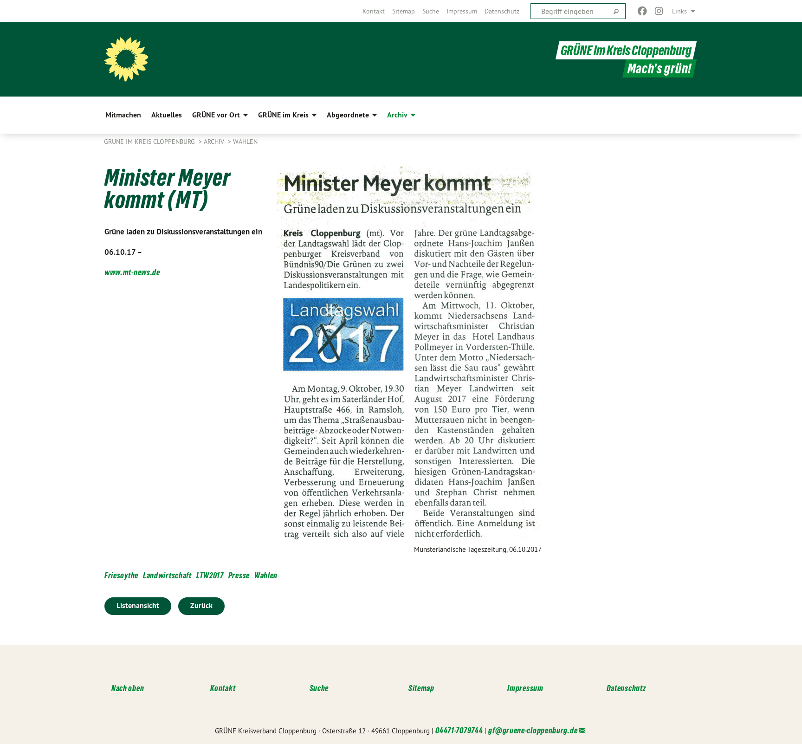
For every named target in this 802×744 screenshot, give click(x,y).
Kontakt (373, 11)
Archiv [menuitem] (397, 115)
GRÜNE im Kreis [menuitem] (283, 115)
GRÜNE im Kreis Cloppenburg (626, 50)
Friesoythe (121, 575)
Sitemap (403, 11)
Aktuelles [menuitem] (166, 115)
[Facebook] (642, 11)
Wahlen (245, 141)
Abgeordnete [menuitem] (348, 115)
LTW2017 (210, 575)
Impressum (461, 11)
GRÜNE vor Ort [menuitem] (216, 115)
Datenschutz (502, 11)
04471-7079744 (459, 730)
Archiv (215, 141)
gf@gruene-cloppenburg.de (532, 730)
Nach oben (127, 688)
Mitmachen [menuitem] (123, 115)
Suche (430, 11)
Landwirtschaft (167, 575)
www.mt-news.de (132, 272)
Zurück (201, 605)
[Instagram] (659, 11)
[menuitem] (373, 11)
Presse (239, 575)
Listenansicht (137, 605)
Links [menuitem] (679, 11)
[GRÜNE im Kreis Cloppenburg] (126, 59)
